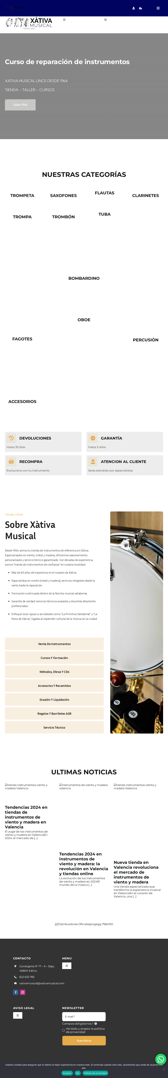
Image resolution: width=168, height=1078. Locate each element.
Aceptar (67, 1073)
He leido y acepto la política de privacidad (85, 1030)
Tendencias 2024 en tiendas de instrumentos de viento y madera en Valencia (26, 817)
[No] (164, 1069)
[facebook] (15, 992)
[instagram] (22, 992)
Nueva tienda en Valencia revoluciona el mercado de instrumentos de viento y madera (136, 872)
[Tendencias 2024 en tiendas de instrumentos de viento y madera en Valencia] (29, 792)
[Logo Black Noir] (14, 7)
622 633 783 (26, 977)
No (77, 1073)
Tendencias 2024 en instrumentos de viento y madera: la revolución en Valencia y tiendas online (83, 864)
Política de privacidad (95, 1073)
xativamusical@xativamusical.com (41, 983)
